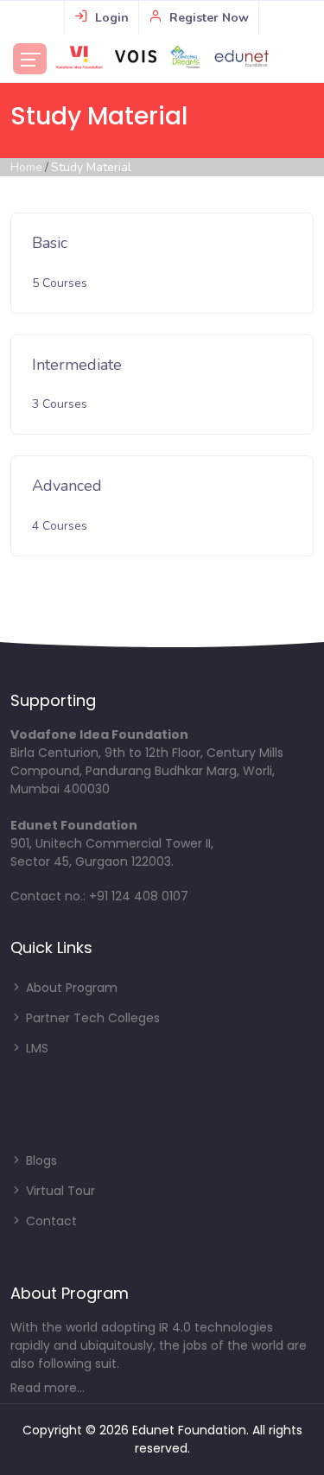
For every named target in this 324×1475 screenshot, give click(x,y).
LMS (35, 1048)
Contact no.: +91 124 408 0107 (99, 896)
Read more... (47, 1387)
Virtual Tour (58, 1190)
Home (26, 167)
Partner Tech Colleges (91, 1018)
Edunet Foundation (189, 1430)
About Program (70, 987)
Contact (49, 1221)
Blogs (39, 1160)
